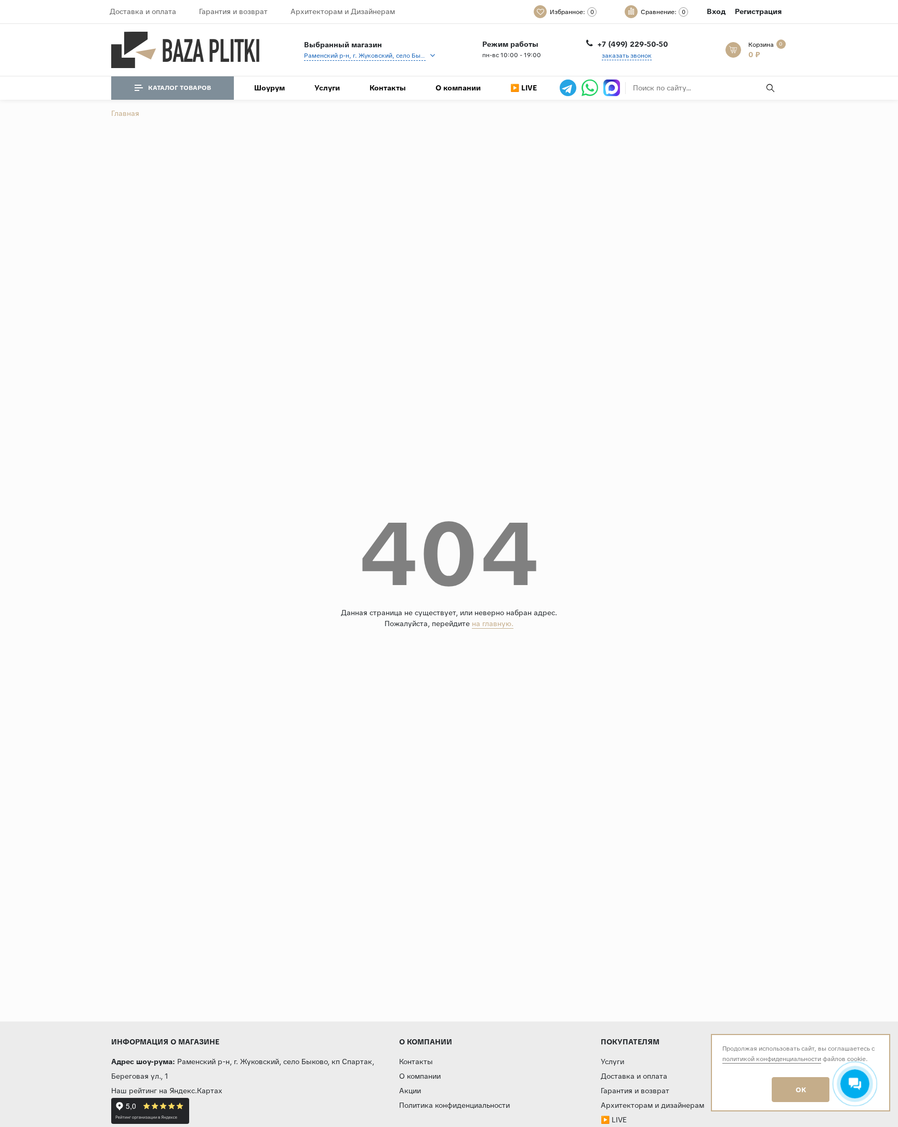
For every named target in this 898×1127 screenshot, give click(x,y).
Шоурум (269, 87)
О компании (458, 87)
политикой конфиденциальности (771, 1059)
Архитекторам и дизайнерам (652, 1105)
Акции (410, 1090)
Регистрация (758, 11)
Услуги (327, 87)
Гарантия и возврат (233, 11)
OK (801, 1089)
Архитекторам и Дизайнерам (342, 11)
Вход (716, 11)
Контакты (387, 87)
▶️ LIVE (523, 87)
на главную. (492, 623)
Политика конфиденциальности (454, 1105)
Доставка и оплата (143, 11)
